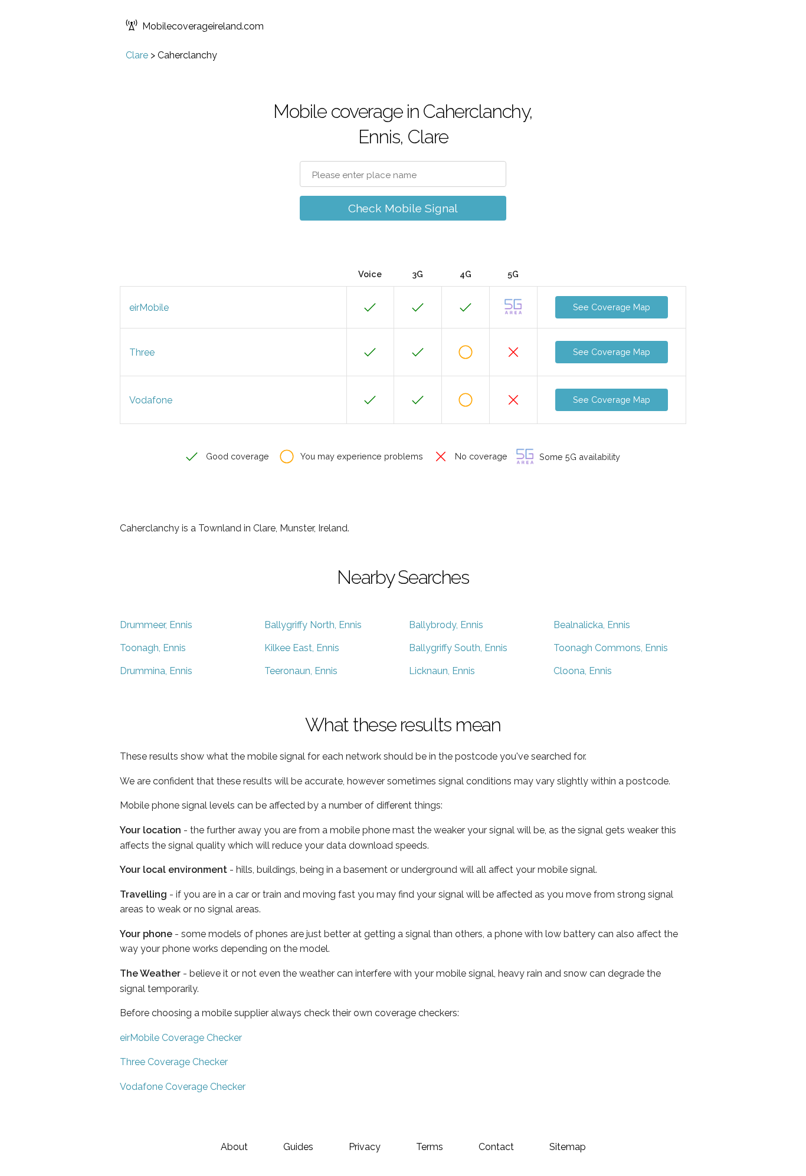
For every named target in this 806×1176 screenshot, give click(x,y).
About (234, 1146)
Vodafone (150, 400)
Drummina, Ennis (156, 670)
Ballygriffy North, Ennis (313, 624)
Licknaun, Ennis (442, 670)
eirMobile (149, 307)
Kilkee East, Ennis (301, 647)
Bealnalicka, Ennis (591, 624)
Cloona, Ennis (582, 670)
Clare (137, 55)
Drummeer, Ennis (156, 624)
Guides (298, 1146)
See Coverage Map (611, 307)
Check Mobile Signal (403, 208)
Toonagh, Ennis (153, 647)
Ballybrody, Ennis (446, 624)
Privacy (365, 1146)
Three (142, 352)
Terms (429, 1146)
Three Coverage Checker (174, 1061)
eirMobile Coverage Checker (181, 1037)
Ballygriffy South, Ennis (458, 647)
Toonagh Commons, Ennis (610, 647)
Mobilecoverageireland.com (203, 26)
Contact (496, 1146)
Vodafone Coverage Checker (182, 1086)
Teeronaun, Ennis (301, 670)
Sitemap (567, 1146)
